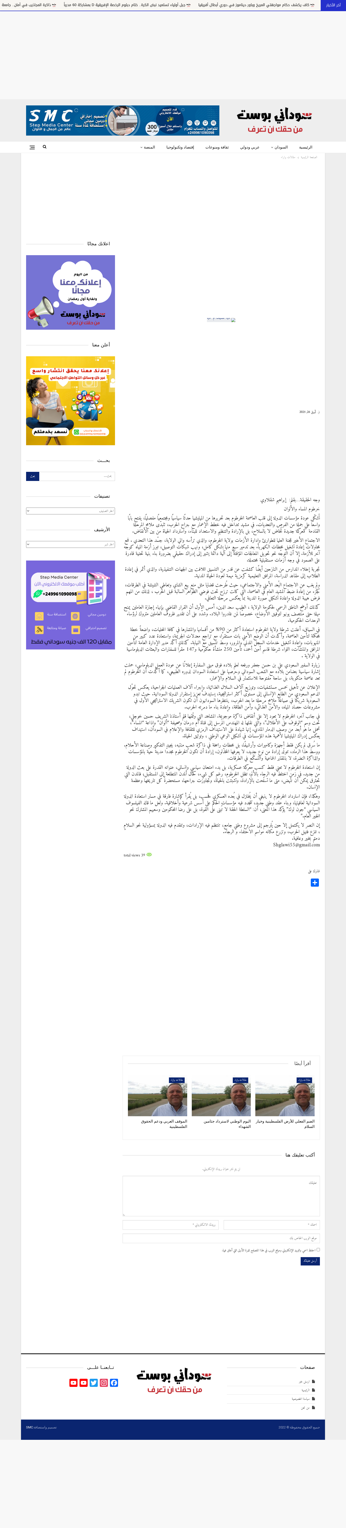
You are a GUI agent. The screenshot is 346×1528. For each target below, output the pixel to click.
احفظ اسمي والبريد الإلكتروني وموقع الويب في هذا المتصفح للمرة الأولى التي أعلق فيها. (268, 1250)
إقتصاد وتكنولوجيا (180, 147)
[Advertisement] (173, 54)
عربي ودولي (250, 147)
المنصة (149, 147)
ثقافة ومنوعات (217, 147)
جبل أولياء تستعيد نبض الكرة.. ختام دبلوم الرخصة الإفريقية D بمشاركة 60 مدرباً (201, 5)
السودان (281, 147)
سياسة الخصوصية (301, 1399)
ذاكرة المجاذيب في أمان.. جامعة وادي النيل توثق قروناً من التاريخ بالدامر (72, 5)
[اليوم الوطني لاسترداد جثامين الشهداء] (221, 1095)
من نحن (305, 1408)
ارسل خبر (304, 1382)
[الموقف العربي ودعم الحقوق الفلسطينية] (157, 1095)
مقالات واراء (304, 1080)
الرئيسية (305, 147)
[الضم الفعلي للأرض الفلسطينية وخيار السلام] (285, 1095)
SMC (29, 1427)
